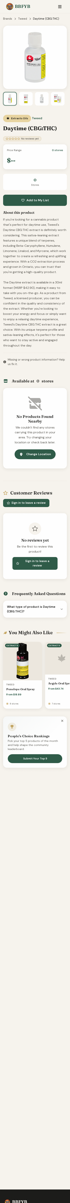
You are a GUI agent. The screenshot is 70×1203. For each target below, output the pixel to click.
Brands (7, 18)
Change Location (38, 454)
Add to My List (37, 200)
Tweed (22, 18)
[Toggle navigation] (60, 6)
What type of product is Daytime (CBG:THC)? (31, 609)
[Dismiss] (62, 721)
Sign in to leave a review (28, 503)
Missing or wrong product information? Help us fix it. (36, 362)
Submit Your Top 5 (35, 758)
